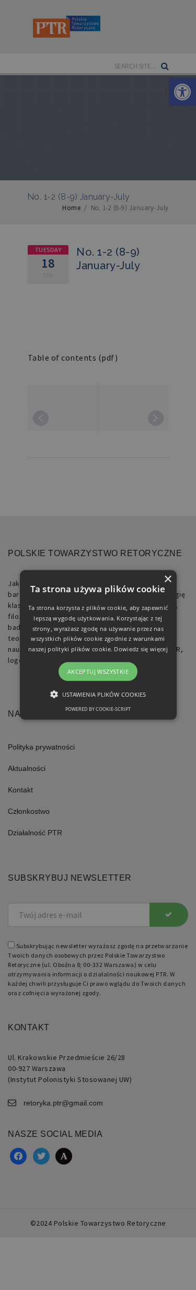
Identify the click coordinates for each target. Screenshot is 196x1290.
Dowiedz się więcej (140, 649)
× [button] (167, 579)
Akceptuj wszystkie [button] (98, 671)
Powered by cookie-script (98, 709)
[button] (98, 645)
